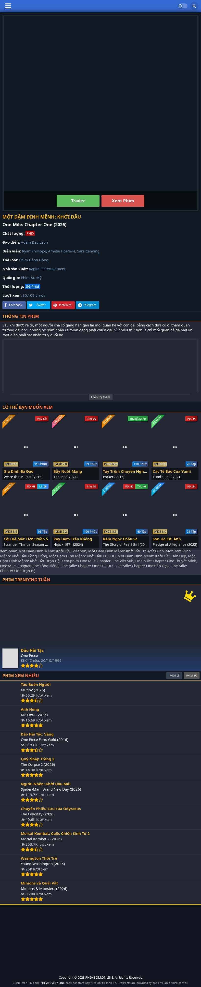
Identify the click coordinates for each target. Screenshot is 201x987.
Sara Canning (88, 251)
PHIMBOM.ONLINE (52, 983)
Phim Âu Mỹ (31, 277)
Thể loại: (10, 259)
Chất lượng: (13, 233)
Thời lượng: (13, 286)
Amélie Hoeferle (61, 251)
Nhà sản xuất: (15, 268)
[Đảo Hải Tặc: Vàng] (10, 751)
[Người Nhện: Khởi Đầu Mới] (10, 800)
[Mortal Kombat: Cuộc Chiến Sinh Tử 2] (10, 850)
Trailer (78, 201)
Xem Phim (123, 201)
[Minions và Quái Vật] (10, 900)
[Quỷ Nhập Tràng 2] (10, 775)
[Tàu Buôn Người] (10, 701)
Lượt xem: (12, 295)
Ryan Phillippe (34, 251)
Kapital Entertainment (47, 268)
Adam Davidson (34, 242)
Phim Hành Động (33, 259)
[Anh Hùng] (10, 726)
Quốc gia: (11, 277)
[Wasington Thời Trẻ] (10, 875)
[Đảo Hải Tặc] (10, 666)
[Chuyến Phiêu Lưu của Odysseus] (10, 825)
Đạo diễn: (11, 242)
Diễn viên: (11, 251)
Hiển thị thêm (100, 397)
